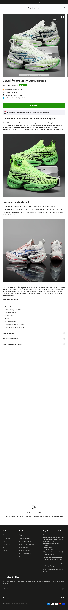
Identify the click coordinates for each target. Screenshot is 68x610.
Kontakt (5, 550)
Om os (5, 547)
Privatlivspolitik (24, 547)
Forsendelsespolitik (25, 541)
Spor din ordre (7, 544)
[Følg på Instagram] (8, 598)
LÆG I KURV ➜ (34, 105)
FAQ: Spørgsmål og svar (26, 553)
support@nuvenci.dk (57, 537)
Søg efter (22, 535)
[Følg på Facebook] (4, 598)
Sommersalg (7, 538)
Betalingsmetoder (24, 550)
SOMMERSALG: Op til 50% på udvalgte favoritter (34, 2)
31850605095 (58, 539)
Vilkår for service (24, 538)
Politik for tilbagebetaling (27, 544)
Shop (4, 541)
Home (4, 535)
